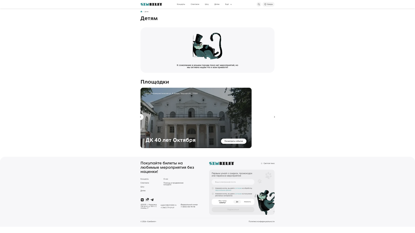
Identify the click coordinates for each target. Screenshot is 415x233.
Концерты (181, 4)
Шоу (207, 4)
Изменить (247, 202)
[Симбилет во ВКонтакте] (142, 200)
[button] (140, 117)
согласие (238, 188)
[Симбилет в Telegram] (152, 200)
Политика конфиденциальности (262, 221)
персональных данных (223, 190)
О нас (166, 179)
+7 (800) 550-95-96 (187, 207)
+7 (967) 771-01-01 (167, 208)
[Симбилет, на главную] (151, 4)
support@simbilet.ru (168, 205)
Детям (216, 4)
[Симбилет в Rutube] (147, 200)
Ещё (227, 4)
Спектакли (195, 4)
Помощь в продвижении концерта (173, 184)
